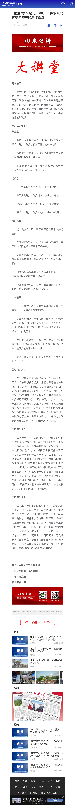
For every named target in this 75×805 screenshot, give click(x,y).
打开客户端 (55, 800)
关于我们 (22, 793)
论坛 (50, 787)
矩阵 (25, 787)
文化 (33, 787)
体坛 (50, 781)
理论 (25, 781)
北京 (20, 4)
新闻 (17, 781)
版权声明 (33, 793)
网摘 (55, 793)
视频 (58, 781)
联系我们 (45, 793)
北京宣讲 (17, 23)
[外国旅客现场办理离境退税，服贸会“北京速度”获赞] (23, 677)
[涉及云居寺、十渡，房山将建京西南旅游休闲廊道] (47, 677)
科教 (41, 787)
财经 (41, 781)
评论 (17, 787)
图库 (58, 787)
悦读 (33, 781)
